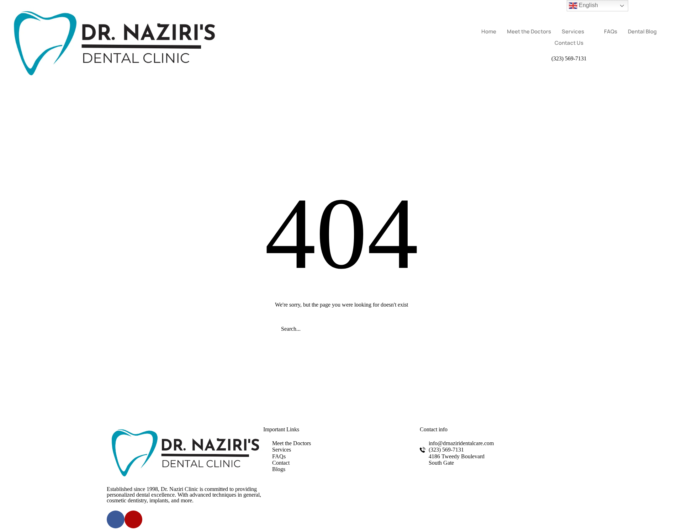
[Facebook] (116, 519)
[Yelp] (133, 519)
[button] (569, 58)
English (587, 5)
